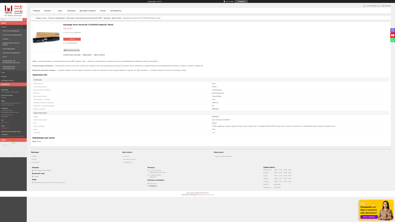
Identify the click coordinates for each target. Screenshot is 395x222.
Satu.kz (206, 193)
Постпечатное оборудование (12, 35)
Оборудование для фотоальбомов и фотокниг (11, 62)
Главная (36, 11)
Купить (72, 39)
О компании (36, 162)
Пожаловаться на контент (206, 194)
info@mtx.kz (5, 128)
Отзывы (4, 76)
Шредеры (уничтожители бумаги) (11, 44)
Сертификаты (115, 11)
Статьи (103, 11)
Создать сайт (152, 1)
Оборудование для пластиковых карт (9, 67)
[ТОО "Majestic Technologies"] (13, 9)
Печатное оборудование (11, 31)
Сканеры (5, 39)
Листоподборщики (9, 49)
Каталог (3, 27)
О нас (3, 72)
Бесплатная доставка (73, 50)
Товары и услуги (41, 18)
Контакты (71, 11)
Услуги (5, 57)
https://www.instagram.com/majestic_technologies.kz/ (13, 136)
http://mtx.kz (5, 122)
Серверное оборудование (11, 53)
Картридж (107, 18)
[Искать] (25, 19)
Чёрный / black (116, 18)
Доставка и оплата (7, 80)
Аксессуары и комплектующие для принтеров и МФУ (84, 18)
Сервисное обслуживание (223, 156)
